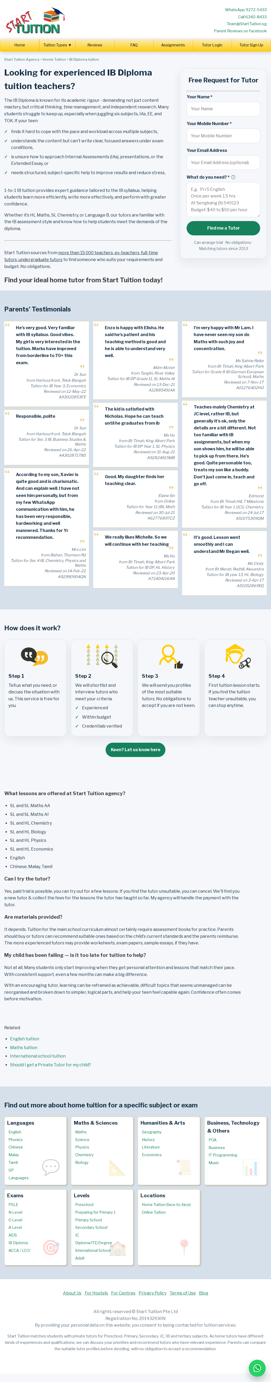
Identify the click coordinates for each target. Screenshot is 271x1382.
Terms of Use (183, 1293)
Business (217, 1147)
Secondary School (91, 1227)
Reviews (94, 45)
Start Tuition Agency (21, 59)
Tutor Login (212, 45)
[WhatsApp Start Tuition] (257, 1368)
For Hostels (96, 1293)
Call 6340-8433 (252, 16)
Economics (152, 1154)
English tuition (24, 1038)
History (148, 1139)
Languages (18, 1178)
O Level (15, 1220)
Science (82, 1139)
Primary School (88, 1220)
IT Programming (223, 1155)
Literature (151, 1147)
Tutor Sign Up (251, 45)
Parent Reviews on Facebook (240, 30)
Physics (82, 1147)
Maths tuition (23, 1047)
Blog (203, 1293)
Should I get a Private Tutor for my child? (50, 1064)
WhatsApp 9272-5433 (246, 9)
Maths (81, 1132)
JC (77, 1235)
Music (214, 1162)
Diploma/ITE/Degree (93, 1242)
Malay (13, 1154)
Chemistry (84, 1154)
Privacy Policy (152, 1293)
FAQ (134, 45)
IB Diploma (18, 1242)
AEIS (12, 1235)
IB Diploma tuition (84, 59)
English (14, 1132)
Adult (80, 1258)
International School (93, 1250)
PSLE (13, 1204)
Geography (152, 1132)
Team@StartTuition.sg (247, 23)
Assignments (173, 45)
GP (11, 1170)
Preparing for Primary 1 (95, 1212)
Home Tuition (54, 59)
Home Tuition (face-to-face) (166, 1204)
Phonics (15, 1139)
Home (19, 45)
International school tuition (38, 1056)
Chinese (15, 1147)
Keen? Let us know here (135, 749)
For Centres (123, 1293)
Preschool (84, 1204)
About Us (72, 1293)
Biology (82, 1162)
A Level (15, 1227)
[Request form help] (233, 177)
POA (212, 1140)
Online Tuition (154, 1212)
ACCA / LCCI (19, 1250)
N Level (15, 1212)
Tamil (13, 1162)
